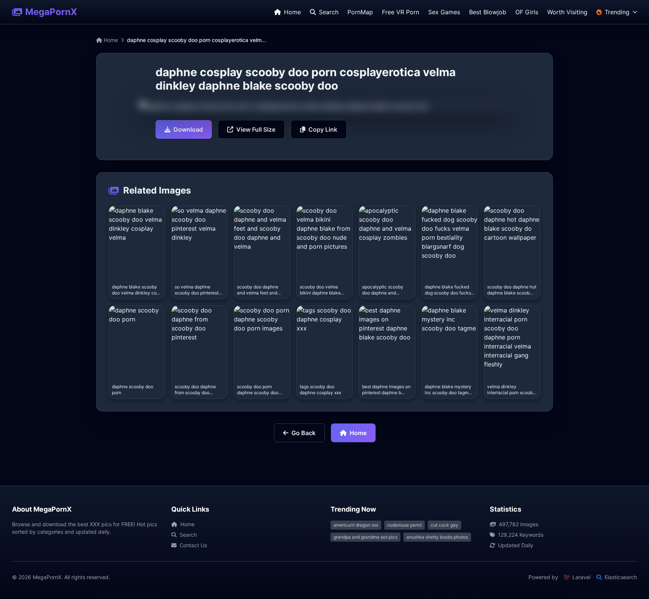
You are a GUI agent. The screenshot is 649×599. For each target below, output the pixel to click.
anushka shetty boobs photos (437, 537)
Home (110, 40)
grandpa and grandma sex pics (365, 537)
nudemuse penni (404, 525)
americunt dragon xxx (356, 525)
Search (188, 534)
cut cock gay (444, 525)
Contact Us (193, 545)
